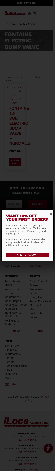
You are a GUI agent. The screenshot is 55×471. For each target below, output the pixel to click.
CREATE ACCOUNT (27, 254)
